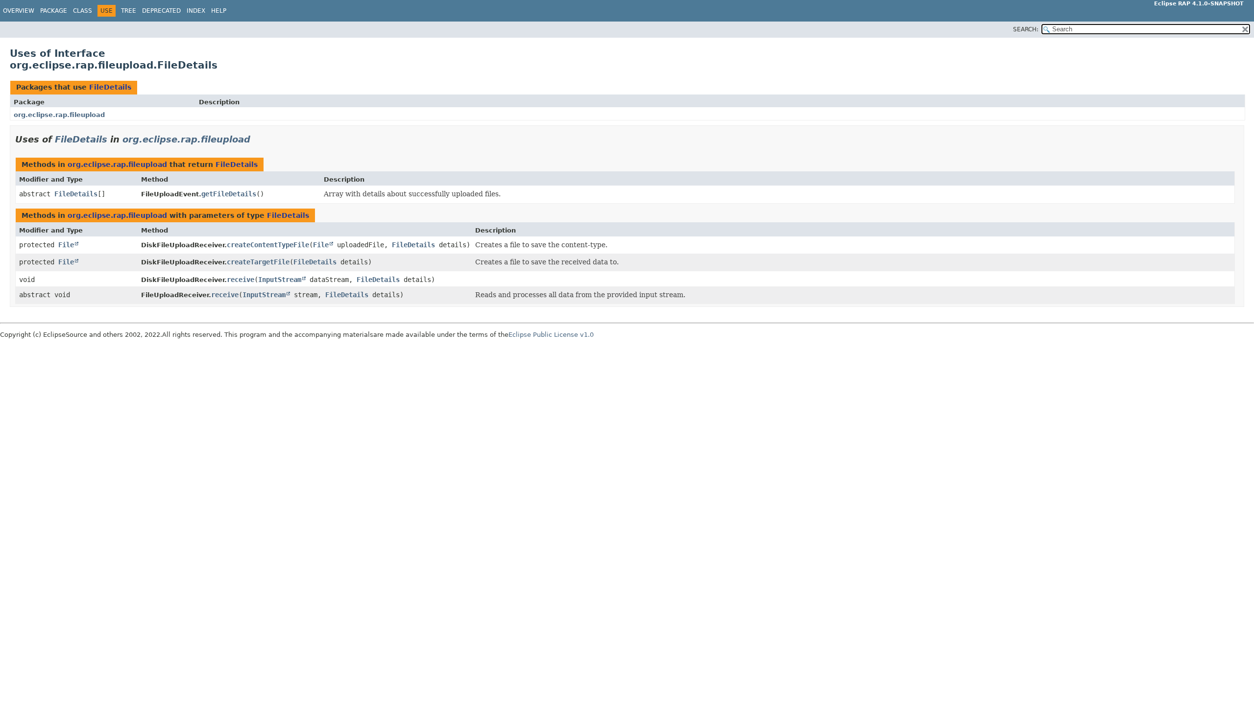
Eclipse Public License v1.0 (551, 334)
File (66, 245)
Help (218, 10)
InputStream (279, 279)
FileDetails (110, 87)
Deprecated (161, 10)
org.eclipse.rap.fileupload (59, 114)
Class (82, 10)
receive (240, 279)
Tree (128, 10)
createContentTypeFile (268, 245)
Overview (18, 10)
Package (53, 10)
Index (196, 10)
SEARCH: (1025, 29)
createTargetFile (258, 262)
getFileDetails (228, 194)
